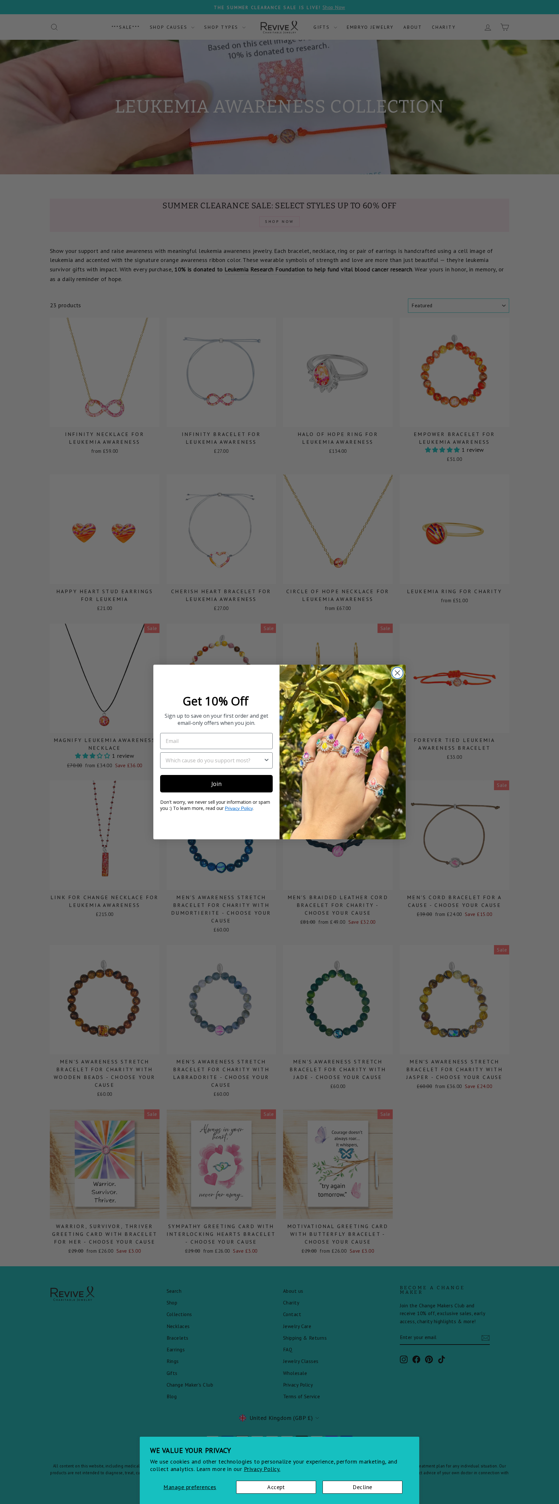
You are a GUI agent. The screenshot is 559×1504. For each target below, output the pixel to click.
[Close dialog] (397, 673)
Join (216, 784)
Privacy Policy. (262, 1469)
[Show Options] (266, 760)
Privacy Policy (239, 808)
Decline (362, 1487)
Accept (276, 1487)
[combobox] (214, 760)
